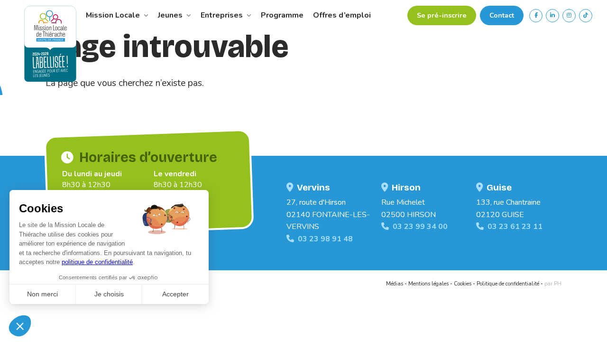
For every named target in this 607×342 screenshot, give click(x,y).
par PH (552, 283)
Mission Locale (114, 15)
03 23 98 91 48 (325, 239)
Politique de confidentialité (508, 283)
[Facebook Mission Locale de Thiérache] (536, 15)
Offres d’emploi (342, 15)
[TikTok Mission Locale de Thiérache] (585, 15)
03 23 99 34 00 (420, 226)
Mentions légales (428, 283)
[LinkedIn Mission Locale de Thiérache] (552, 15)
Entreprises (223, 15)
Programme (282, 15)
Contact (501, 15)
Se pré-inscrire (442, 15)
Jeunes (171, 15)
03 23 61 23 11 (515, 226)
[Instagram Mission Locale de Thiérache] (569, 15)
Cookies (462, 283)
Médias (394, 283)
